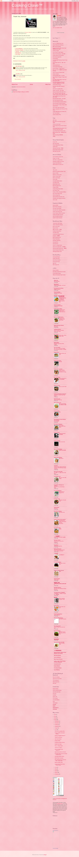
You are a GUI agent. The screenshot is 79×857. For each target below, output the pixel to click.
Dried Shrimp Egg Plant (57, 56)
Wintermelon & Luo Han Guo (58, 164)
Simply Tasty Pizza (56, 258)
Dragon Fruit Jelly (56, 158)
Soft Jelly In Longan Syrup (57, 159)
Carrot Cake (55, 179)
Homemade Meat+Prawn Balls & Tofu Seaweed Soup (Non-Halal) (59, 129)
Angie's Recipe (55, 688)
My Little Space (19, 66)
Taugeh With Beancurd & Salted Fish (59, 111)
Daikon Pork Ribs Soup (58, 399)
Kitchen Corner (57, 385)
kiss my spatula (57, 347)
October (56, 724)
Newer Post (15, 84)
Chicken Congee (56, 50)
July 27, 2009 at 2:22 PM (20, 70)
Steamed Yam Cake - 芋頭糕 (58, 148)
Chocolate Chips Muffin (57, 208)
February (57, 774)
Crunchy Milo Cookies (57, 273)
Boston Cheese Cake (57, 176)
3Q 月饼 (60, 361)
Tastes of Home (57, 440)
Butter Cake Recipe (56, 177)
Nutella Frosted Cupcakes (57, 217)
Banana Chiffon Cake (59, 762)
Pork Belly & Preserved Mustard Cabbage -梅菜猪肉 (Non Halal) (58, 83)
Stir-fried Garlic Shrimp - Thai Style (59, 98)
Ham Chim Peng (56, 143)
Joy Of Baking (57, 669)
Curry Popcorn (56, 421)
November (57, 722)
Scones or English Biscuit (57, 245)
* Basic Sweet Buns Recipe (58, 224)
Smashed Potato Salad (58, 293)
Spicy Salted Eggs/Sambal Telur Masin (62, 426)
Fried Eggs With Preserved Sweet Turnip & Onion (61, 754)
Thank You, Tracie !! (58, 747)
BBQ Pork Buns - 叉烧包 (57, 229)
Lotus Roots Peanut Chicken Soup (59, 130)
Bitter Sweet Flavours (58, 659)
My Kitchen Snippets (58, 424)
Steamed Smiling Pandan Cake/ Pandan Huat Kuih (62, 310)
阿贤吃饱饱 (55, 709)
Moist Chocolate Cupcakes (58, 216)
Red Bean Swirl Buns (56, 240)
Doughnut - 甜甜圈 (56, 235)
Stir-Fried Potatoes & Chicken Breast (59, 101)
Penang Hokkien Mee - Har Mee (59, 75)
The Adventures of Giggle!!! (59, 592)
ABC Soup (55, 120)
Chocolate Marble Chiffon (59, 756)
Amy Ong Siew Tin (55, 830)
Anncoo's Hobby (28, 32)
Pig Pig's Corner (57, 540)
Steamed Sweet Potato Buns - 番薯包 (59, 248)
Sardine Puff (55, 146)
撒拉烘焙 (55, 597)
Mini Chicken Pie (56, 264)
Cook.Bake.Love (57, 476)
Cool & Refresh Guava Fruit (58, 156)
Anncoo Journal (57, 304)
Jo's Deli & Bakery (56, 699)
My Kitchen (56, 334)
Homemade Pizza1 (56, 261)
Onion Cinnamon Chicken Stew (58, 72)
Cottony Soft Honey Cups (57, 211)
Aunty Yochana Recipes (57, 690)
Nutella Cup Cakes (58, 744)
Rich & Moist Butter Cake (57, 193)
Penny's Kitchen (57, 630)
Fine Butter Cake (56, 182)
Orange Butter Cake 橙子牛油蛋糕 (59, 537)
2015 (55, 714)
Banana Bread (55, 227)
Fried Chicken (55, 58)
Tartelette (56, 465)
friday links (56, 508)
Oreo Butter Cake (56, 190)
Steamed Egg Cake (56, 195)
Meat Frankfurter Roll (57, 237)
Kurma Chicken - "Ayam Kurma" (58, 68)
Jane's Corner (56, 432)
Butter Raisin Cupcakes (57, 206)
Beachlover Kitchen (58, 511)
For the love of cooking (58, 288)
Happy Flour (56, 352)
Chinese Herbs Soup (56, 124)
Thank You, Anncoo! (58, 737)
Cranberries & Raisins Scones (58, 234)
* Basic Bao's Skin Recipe (57, 223)
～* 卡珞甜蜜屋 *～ (57, 536)
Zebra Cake (55, 199)
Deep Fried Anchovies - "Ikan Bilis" (59, 53)
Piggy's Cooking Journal (59, 570)
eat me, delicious (57, 657)
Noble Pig (56, 280)
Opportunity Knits (56, 681)
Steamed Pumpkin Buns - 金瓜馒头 (59, 246)
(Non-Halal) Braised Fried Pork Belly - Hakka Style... (60, 760)
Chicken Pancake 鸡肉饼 (58, 305)
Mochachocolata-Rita (58, 471)
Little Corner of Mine (58, 308)
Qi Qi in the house (57, 360)
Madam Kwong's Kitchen (59, 325)
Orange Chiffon (55, 187)
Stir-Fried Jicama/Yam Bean (58, 100)
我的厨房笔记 (56, 639)
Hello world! (56, 326)
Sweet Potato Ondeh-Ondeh (58, 149)
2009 (55, 719)
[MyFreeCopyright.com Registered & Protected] (60, 799)
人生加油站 (56, 553)
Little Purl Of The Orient (57, 678)
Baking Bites (56, 342)
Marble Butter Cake (56, 184)
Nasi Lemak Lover (57, 402)
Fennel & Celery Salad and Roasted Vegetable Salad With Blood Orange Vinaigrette (60, 467)
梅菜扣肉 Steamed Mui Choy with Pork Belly (62, 632)
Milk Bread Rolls (57, 281)
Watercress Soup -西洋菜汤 (58, 134)
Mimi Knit (54, 683)
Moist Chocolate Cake (57, 185)
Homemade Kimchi (56, 65)
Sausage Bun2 (55, 243)
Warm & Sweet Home (58, 449)
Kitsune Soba (56, 579)
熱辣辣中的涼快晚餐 (62, 450)
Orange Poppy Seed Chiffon (58, 188)
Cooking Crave (59, 803)
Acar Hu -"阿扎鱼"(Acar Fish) (58, 43)
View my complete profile (57, 27)
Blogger (45, 854)
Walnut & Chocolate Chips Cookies (59, 274)
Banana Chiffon (55, 173)
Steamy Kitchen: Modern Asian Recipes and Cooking (60, 653)
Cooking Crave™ (27, 5)
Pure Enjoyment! (57, 626)
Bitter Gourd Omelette (57, 46)
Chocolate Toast (56, 232)
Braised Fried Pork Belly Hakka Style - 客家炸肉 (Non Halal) (60, 49)
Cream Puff (55, 141)
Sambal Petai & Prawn (57, 84)
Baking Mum (56, 605)
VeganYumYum (57, 578)
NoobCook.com (57, 398)
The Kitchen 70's (57, 527)
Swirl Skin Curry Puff (56, 151)
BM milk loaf (61, 458)
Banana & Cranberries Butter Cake (59, 171)
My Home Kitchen (57, 655)
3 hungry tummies (57, 562)
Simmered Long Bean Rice (58, 88)
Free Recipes (55, 698)
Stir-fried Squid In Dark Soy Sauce (59, 103)
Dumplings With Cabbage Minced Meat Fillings (62, 319)
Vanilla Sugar (56, 507)
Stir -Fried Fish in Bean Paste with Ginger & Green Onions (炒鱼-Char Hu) (60, 94)
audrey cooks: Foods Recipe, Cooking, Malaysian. (60, 662)
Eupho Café (55, 696)
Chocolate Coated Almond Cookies (59, 271)
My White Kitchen (57, 587)
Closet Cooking (57, 292)
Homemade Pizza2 (56, 256)
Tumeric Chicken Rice (57, 114)
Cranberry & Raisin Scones (60, 742)
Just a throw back (62, 441)
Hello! (60, 571)
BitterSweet (56, 284)
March (56, 772)
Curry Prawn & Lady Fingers (58, 52)
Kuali (54, 701)
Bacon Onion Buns (56, 226)
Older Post (47, 84)
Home (31, 84)
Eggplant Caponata (57, 289)
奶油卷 (60, 528)
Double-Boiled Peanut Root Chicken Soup (60, 765)
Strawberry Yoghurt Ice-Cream (58, 161)
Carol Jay (54, 693)
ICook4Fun (18, 73)
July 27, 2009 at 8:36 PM (20, 76)
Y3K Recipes (55, 702)
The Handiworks (56, 680)
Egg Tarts (54, 263)
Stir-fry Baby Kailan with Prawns (58, 107)
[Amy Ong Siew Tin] (56, 847)
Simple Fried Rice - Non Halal (58, 90)
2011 (55, 716)
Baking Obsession (57, 548)
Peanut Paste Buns (56, 238)
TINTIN (59, 15)
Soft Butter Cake (62, 512)
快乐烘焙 (54, 704)
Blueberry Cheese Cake (57, 174)
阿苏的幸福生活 (55, 707)
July (56, 729)
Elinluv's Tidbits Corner (58, 317)
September (57, 726)
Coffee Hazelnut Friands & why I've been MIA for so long (62, 371)
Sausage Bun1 (55, 242)
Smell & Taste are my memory (60, 519)
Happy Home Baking (58, 457)
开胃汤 (54, 136)
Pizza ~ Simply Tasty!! (59, 745)
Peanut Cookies (56, 270)
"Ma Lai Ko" (55, 169)
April (56, 770)
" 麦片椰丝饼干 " (62, 554)
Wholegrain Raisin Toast (57, 251)
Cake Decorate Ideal (56, 691)
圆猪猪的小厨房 (57, 582)
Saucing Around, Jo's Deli (59, 642)
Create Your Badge (55, 848)
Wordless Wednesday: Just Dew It (60, 285)
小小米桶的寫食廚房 (57, 650)
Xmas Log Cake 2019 (62, 386)
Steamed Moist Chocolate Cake (58, 196)
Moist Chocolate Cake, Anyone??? (59, 750)
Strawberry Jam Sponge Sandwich (59, 198)
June (56, 767)
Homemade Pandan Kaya (57, 66)
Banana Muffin (55, 205)
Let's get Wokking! (57, 490)
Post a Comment (18, 79)
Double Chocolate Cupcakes (58, 214)
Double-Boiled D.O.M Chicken (58, 55)
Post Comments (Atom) (21, 86)
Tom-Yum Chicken (56, 113)
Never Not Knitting (56, 677)
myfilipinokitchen (57, 329)
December (57, 721)
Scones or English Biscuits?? (60, 735)
